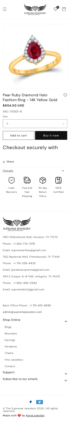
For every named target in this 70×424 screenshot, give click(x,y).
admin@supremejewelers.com (22, 312)
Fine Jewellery (14, 359)
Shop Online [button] (12, 320)
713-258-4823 (26, 263)
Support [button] (9, 372)
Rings (8, 327)
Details (8, 171)
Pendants (11, 346)
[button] (5, 9)
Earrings (10, 340)
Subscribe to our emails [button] (20, 379)
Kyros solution (35, 415)
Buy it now (51, 135)
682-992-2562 (27, 283)
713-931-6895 (42, 305)
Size (5, 116)
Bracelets (11, 333)
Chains (9, 353)
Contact (10, 366)
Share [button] (10, 161)
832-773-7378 (25, 243)
